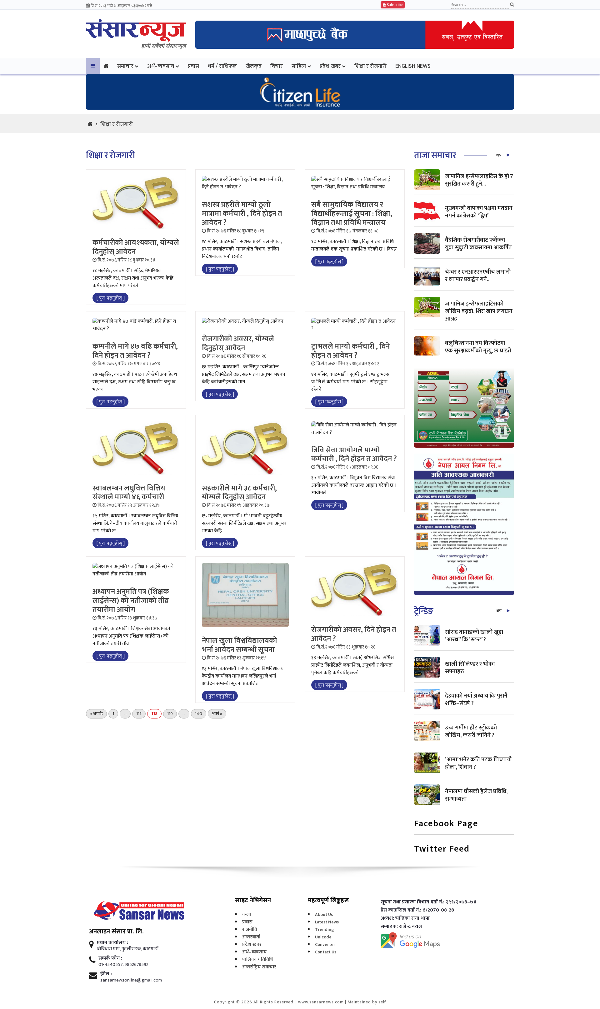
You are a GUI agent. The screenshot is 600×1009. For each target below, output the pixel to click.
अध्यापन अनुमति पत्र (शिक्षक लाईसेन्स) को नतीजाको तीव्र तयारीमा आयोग (130, 600)
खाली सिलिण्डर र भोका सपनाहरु (470, 667)
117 (139, 713)
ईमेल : (106, 974)
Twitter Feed (442, 849)
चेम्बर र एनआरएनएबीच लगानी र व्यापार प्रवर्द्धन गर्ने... (478, 275)
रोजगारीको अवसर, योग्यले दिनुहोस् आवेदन (238, 343)
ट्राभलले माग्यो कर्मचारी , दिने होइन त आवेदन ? (350, 351)
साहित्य (299, 66)
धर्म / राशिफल (222, 66)
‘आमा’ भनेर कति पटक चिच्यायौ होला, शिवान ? (478, 763)
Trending (324, 929)
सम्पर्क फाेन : (110, 958)
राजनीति (249, 929)
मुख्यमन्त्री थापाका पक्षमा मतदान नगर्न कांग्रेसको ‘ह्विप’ (478, 212)
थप (499, 155)
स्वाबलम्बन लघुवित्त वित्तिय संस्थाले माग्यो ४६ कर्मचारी (128, 493)
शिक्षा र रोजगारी (370, 66)
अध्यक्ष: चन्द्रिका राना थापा (405, 918)
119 (170, 713)
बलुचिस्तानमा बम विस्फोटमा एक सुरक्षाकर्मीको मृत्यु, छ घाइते (478, 346)
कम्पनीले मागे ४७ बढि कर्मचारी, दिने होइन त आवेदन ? (135, 351)
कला (246, 914)
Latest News (327, 922)
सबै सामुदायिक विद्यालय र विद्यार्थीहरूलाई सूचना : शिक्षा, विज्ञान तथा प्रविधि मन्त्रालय (351, 213)
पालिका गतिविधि (257, 959)
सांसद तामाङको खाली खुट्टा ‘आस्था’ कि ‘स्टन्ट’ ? (474, 635)
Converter (325, 944)
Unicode (323, 937)
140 (198, 713)
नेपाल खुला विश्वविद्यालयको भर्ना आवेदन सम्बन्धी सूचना (239, 645)
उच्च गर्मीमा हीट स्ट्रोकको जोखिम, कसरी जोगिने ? (471, 731)
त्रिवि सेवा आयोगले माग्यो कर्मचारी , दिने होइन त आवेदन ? (354, 454)
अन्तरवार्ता (251, 937)
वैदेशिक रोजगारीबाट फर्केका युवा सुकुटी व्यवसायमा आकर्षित (478, 243)
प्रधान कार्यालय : (112, 942)
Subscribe (394, 5)
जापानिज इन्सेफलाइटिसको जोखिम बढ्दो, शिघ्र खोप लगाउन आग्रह (478, 311)
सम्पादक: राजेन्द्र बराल (401, 926)
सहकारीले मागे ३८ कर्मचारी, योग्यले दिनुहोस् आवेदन (239, 493)
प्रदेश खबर (330, 66)
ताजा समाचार (435, 155)
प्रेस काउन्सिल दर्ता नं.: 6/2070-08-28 (417, 910)
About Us (324, 914)
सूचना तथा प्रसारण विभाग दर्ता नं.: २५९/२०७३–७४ (429, 902)
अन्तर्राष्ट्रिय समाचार (259, 967)
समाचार (125, 66)
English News (413, 66)
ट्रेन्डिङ (423, 611)
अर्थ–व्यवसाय (160, 66)
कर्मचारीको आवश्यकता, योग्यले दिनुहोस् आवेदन (135, 247)
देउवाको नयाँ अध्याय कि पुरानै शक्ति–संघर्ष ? (476, 699)
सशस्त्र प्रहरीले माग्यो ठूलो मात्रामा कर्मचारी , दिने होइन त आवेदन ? (242, 213)
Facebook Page (446, 824)
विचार (276, 66)
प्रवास (193, 66)
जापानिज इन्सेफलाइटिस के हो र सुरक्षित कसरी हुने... (479, 180)
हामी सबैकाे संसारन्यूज (163, 46)
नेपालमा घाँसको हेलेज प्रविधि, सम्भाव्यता (476, 795)
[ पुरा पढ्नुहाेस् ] (110, 298)
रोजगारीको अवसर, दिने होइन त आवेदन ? (353, 634)
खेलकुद (254, 66)
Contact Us (325, 952)
